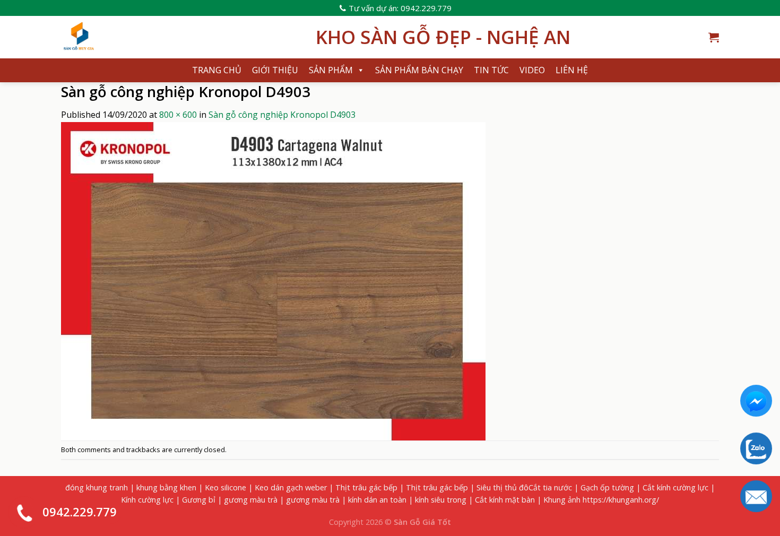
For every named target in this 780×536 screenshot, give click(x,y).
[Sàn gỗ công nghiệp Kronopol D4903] (273, 280)
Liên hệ (572, 70)
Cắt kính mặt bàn (505, 500)
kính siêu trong (440, 500)
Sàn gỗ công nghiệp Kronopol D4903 (282, 114)
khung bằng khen (166, 487)
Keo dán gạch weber (291, 487)
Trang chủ (216, 70)
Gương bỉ (198, 500)
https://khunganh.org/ (621, 500)
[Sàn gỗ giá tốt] (180, 37)
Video (532, 70)
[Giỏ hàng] (713, 37)
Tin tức (491, 70)
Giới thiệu (275, 70)
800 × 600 (178, 114)
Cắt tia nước (550, 487)
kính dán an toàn (377, 500)
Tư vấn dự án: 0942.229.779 (400, 8)
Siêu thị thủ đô (502, 487)
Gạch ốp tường (607, 487)
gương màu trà (251, 500)
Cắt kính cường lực (675, 487)
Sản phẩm (331, 70)
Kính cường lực (147, 500)
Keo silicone (225, 487)
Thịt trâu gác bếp (366, 487)
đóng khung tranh (96, 487)
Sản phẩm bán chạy (419, 70)
